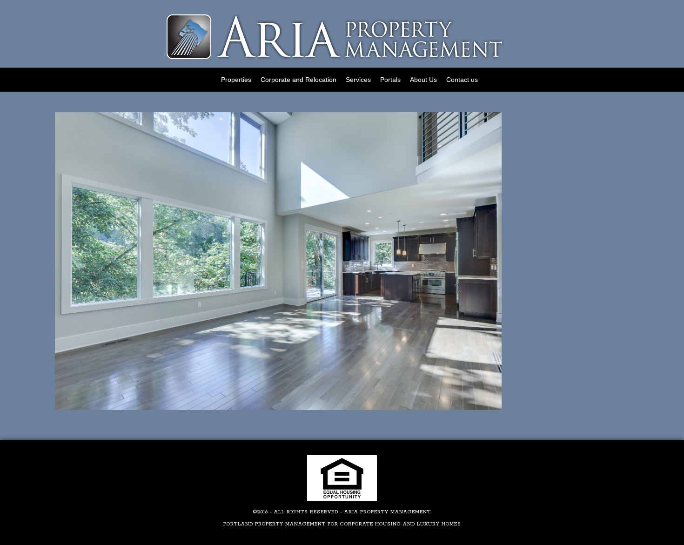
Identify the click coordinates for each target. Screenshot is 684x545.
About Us (423, 79)
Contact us (462, 79)
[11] (278, 408)
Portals (390, 79)
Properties (236, 79)
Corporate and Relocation (298, 79)
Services (358, 79)
